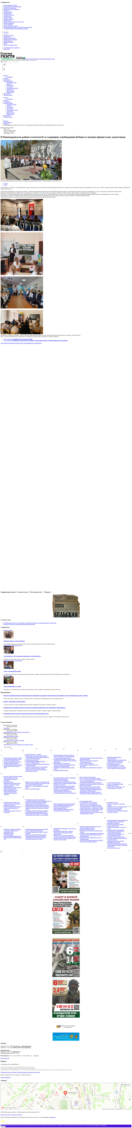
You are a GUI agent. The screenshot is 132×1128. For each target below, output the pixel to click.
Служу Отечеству (8, 24)
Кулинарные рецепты (12, 88)
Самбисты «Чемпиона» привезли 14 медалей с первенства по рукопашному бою (12, 831)
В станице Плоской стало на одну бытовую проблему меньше (12, 762)
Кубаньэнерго (7, 36)
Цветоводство (10, 92)
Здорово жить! (7, 16)
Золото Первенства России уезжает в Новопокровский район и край (13, 758)
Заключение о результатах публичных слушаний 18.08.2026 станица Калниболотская (38, 800)
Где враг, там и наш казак (86, 763)
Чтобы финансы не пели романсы (12, 6)
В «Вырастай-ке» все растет (114, 788)
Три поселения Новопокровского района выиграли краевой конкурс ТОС (13, 838)
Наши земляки (7, 20)
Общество (6, 123)
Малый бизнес (7, 13)
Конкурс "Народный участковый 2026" (90, 786)
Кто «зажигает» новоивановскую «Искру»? (91, 767)
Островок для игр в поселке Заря (116, 837)
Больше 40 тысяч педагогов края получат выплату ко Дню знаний (64, 839)
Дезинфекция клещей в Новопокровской (90, 782)
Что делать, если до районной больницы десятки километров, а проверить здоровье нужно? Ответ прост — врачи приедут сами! (91, 807)
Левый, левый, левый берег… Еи (116, 786)
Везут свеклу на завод (85, 785)
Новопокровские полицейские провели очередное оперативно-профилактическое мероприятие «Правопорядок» (91, 789)
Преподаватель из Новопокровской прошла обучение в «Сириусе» (65, 784)
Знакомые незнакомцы (113, 823)
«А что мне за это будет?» (114, 782)
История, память (8, 17)
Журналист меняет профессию (12, 9)
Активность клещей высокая (11, 760)
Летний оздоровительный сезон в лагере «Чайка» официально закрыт (90, 827)
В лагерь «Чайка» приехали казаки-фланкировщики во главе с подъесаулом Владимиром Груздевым (13, 778)
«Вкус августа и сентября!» (114, 809)
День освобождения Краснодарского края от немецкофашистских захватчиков (21, 343)
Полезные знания (8, 81)
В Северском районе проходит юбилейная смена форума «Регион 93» (65, 778)
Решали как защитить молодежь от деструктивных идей (89, 761)
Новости (6, 75)
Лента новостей (8, 122)
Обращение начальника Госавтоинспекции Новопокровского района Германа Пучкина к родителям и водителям (117, 844)
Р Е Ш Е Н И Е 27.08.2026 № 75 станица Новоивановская (115, 832)
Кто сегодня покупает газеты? (88, 777)
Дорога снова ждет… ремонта (33, 754)
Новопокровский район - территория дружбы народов (18, 27)
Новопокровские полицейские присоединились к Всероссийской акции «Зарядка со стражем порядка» (64, 765)
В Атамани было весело (113, 764)
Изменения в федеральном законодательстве (114, 758)
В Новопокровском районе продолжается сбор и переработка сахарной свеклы (64, 804)
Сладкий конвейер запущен (61, 770)
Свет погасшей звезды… (86, 801)
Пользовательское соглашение (11, 47)
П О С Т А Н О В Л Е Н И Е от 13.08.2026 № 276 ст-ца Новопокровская (92, 780)
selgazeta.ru (53, 1117)
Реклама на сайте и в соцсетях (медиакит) (11, 1114)
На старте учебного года (113, 848)
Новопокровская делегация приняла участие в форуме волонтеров (116, 760)
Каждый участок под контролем (115, 830)
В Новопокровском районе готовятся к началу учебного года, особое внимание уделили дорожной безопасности (64, 757)
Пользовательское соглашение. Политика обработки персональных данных (20, 1072)
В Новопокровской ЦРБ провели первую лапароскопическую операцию (12, 808)
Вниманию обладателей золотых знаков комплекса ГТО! (12, 788)
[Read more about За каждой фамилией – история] (9, 683)
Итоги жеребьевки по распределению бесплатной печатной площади (63, 810)
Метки (5, 43)
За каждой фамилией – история (115, 765)
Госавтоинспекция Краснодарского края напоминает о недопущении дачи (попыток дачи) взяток (65, 761)
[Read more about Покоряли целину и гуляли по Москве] (9, 638)
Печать (6, 183)
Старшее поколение (9, 14)
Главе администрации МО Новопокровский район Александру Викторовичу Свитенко (10, 792)
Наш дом (9, 84)
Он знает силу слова (112, 785)
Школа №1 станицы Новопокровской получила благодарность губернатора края (65, 836)
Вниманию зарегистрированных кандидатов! (92, 784)
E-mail (5, 185)
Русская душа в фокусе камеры (115, 824)
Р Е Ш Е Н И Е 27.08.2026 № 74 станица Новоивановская (115, 834)
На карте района (8, 12)
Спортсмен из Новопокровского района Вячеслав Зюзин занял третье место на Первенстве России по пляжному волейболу (37, 804)
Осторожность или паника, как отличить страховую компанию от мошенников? (64, 786)
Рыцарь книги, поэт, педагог (114, 762)
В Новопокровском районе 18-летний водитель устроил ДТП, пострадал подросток (12, 804)
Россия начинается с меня (10, 5)
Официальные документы (10, 39)
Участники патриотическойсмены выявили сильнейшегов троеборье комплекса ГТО (37, 811)
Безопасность (10, 85)
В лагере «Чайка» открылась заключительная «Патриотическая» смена (64, 781)
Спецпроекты (7, 79)
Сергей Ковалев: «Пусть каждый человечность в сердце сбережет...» (89, 803)
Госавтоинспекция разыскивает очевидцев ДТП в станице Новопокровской (37, 830)
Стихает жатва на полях (32, 760)
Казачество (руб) (8, 41)
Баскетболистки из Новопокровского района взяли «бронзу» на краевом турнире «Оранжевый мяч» (12, 784)
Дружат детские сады (113, 825)
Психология (10, 89)
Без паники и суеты (112, 802)
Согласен (3, 1126)
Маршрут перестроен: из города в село (14, 21)
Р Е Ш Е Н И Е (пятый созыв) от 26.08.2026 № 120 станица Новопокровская (91, 841)
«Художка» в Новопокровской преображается (92, 833)
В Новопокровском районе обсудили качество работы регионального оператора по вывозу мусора (38, 808)
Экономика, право (11, 82)
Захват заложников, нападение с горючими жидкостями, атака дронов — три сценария (37, 814)
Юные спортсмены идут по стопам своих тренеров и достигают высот (116, 767)
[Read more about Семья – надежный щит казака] (9, 668)
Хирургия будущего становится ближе (117, 810)
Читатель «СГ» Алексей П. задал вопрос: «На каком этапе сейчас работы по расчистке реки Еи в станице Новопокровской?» (37, 783)
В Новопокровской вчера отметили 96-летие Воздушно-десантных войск (13, 766)
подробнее (103, 1125)
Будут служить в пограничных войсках (90, 778)
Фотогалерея (7, 93)
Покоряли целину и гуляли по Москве (117, 806)
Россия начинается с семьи (11, 26)
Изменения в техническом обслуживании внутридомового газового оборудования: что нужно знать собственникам (37, 757)
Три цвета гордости (112, 812)
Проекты (6, 32)
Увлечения (6, 10)
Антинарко (10, 77)
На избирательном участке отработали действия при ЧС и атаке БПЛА (117, 821)
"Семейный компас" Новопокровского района (16, 28)
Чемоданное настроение (10, 8)
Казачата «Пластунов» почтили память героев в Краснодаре (19, 624)
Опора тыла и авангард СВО (114, 808)
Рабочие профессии (9, 23)
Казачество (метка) (8, 42)
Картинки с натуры (9, 35)
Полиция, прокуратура (10, 38)
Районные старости (9, 19)
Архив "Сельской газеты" (10, 45)
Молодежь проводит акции (87, 829)
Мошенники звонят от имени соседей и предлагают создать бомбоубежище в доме (91, 793)
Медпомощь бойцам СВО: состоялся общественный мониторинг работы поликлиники (63, 833)
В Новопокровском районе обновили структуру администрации (35, 762)
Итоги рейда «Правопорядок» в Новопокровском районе (62, 807)
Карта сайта (7, 49)
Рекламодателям (8, 95)
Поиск (2, 61)
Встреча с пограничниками (33, 788)
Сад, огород (10, 86)
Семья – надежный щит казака (115, 784)
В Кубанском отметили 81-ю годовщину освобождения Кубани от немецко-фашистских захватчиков (30, 623)
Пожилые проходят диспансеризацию (9, 834)
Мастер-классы (11, 91)
